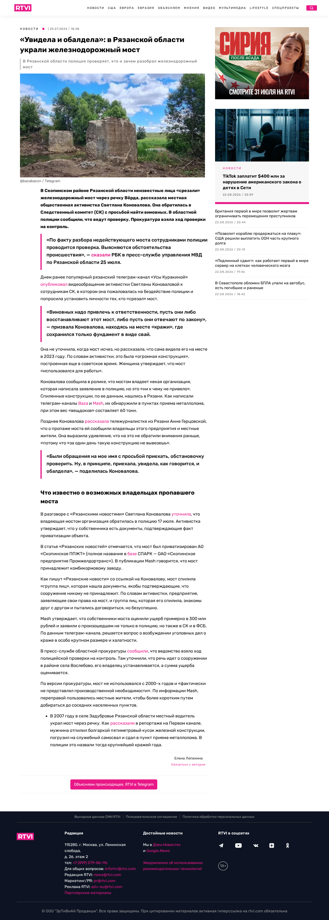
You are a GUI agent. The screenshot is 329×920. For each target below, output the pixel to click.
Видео (209, 8)
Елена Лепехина (188, 758)
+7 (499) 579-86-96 (90, 862)
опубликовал (53, 284)
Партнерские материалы (88, 892)
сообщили (137, 651)
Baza (83, 403)
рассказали (122, 723)
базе (132, 553)
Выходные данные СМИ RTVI (97, 817)
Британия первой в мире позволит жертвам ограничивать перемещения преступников (256, 213)
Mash (98, 403)
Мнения (191, 8)
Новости (95, 8)
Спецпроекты (285, 8)
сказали (100, 255)
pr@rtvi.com (104, 880)
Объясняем (169, 8)
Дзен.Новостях (167, 844)
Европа (127, 8)
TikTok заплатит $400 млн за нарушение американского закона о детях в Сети (262, 182)
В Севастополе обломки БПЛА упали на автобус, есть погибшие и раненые (260, 285)
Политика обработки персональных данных (219, 817)
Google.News (158, 850)
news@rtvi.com (107, 874)
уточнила (181, 514)
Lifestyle (259, 8)
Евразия (146, 8)
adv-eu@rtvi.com (106, 886)
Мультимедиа (232, 8)
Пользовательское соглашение (151, 817)
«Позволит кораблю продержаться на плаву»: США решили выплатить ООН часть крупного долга (258, 238)
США (112, 8)
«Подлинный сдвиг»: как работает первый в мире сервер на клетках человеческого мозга (262, 263)
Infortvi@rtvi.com (120, 868)
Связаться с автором (188, 764)
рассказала (97, 421)
